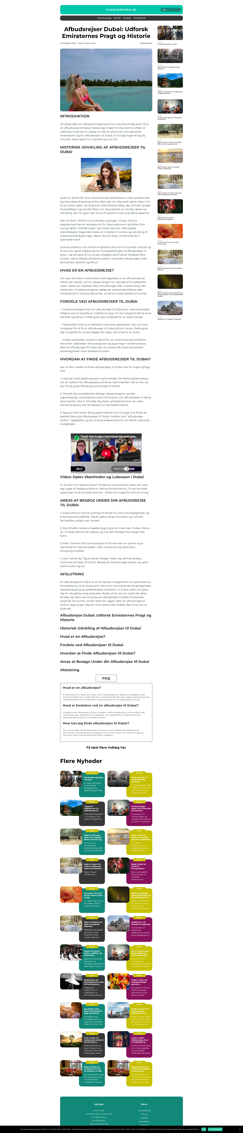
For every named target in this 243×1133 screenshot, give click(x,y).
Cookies (127, 18)
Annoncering (104, 18)
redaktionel (146, 43)
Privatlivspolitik (215, 1129)
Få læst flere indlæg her (106, 747)
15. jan (92, 946)
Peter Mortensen (87, 43)
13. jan (92, 1033)
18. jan (92, 802)
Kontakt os (139, 18)
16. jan (92, 888)
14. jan (139, 975)
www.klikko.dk (101, 1124)
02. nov (92, 773)
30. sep (139, 773)
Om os (117, 18)
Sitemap (144, 1125)
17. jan (139, 831)
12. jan (92, 1062)
